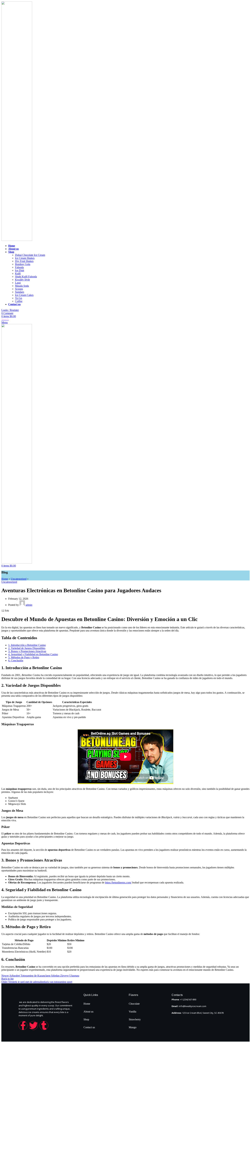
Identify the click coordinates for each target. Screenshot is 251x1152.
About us (88, 1011)
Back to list (7, 978)
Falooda (19, 267)
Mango (132, 1027)
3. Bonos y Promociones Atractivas (27, 651)
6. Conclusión (15, 660)
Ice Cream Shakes (24, 258)
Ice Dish (19, 270)
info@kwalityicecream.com (192, 1006)
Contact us (89, 1027)
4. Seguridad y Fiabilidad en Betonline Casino (33, 654)
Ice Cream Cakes (24, 295)
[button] (104, 1019)
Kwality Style (22, 279)
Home (4, 578)
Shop (86, 1019)
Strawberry (135, 1019)
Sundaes (19, 291)
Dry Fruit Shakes (24, 261)
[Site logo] (16, 239)
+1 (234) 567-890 (188, 999)
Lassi (18, 282)
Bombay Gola (22, 264)
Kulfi (18, 273)
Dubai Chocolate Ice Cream (30, 255)
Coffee (18, 301)
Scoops (19, 288)
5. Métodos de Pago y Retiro (23, 657)
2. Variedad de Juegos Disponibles (26, 648)
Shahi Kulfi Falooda (26, 276)
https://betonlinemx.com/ (118, 882)
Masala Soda (22, 285)
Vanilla (132, 1011)
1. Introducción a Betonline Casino (27, 645)
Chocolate (134, 1003)
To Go (18, 298)
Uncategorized (18, 578)
